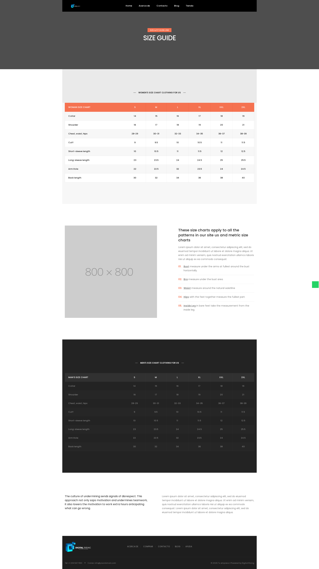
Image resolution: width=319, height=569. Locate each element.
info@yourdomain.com (105, 563)
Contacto (164, 546)
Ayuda (188, 546)
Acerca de (132, 546)
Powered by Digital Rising (242, 563)
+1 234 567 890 (75, 563)
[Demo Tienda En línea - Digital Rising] (76, 6)
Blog (177, 546)
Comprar (148, 546)
